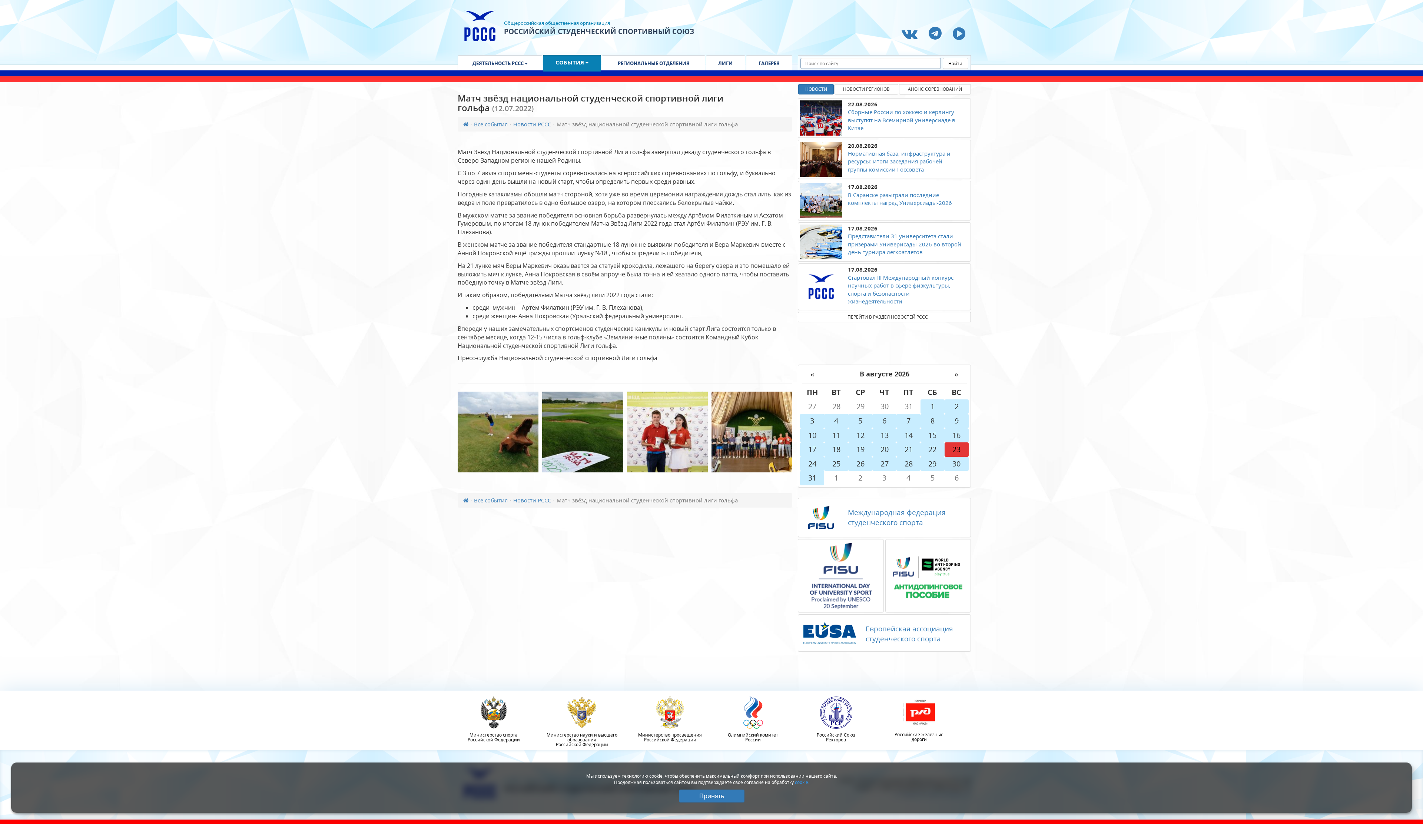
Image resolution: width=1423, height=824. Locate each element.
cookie (801, 782)
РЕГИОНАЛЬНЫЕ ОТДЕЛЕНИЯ (654, 63)
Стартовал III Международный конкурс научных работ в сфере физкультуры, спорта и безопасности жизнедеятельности (900, 289)
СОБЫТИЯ (570, 62)
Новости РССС (532, 124)
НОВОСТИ (816, 89)
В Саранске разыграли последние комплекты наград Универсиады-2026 (900, 198)
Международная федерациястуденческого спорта (897, 517)
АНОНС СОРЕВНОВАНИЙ (935, 89)
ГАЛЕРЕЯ (769, 63)
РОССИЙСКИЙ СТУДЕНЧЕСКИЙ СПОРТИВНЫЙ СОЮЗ (599, 31)
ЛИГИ (725, 63)
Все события (491, 124)
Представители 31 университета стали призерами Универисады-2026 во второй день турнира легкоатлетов (904, 244)
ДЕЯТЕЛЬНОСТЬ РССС (498, 63)
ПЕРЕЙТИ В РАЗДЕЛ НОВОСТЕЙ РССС (888, 317)
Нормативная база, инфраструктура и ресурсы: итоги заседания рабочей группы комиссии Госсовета (899, 161)
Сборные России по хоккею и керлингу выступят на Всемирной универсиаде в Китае (901, 120)
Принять (711, 796)
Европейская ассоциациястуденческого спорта (909, 634)
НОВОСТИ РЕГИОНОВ (866, 89)
